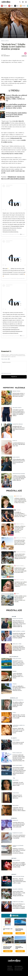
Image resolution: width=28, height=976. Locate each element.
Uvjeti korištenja (18, 966)
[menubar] (23, 2)
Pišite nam (9, 966)
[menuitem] (23, 2)
